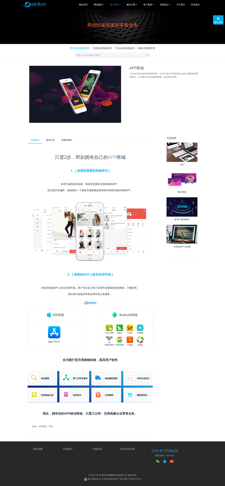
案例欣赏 (50, 139)
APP (112, 157)
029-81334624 (165, 450)
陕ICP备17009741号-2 (130, 478)
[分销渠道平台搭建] (182, 234)
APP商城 (42, 426)
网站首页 (83, 4)
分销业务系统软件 (102, 48)
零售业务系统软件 (80, 48)
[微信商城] (182, 179)
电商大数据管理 (146, 48)
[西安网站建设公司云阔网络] (34, 4)
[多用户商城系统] (182, 207)
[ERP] (182, 152)
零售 (51, 426)
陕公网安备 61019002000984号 (103, 478)
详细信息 (35, 139)
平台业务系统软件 (125, 48)
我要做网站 (66, 139)
